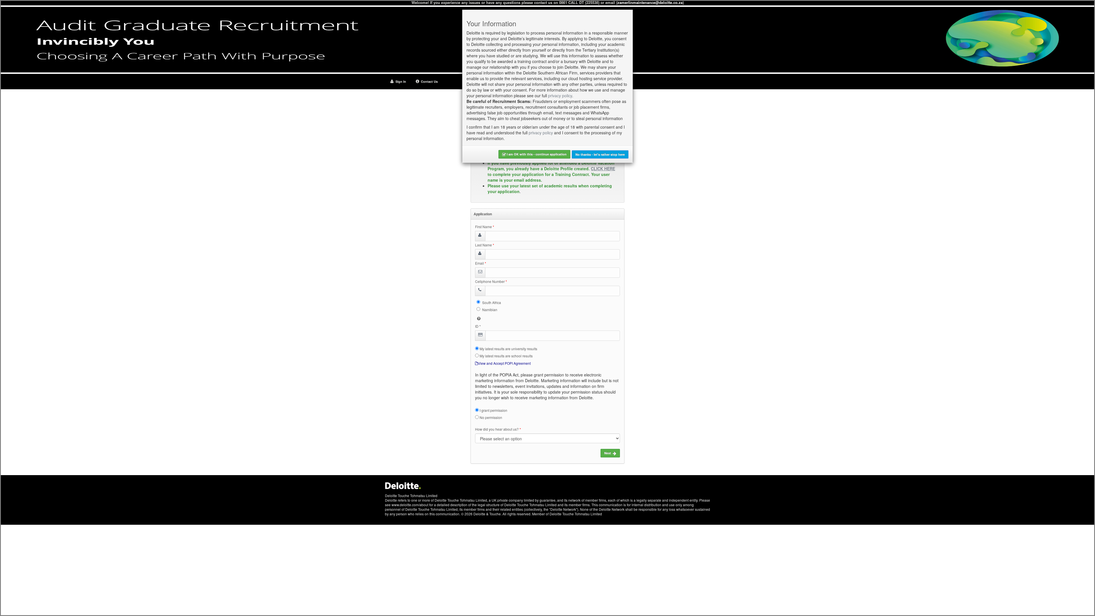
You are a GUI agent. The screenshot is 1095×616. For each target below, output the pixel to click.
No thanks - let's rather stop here (600, 154)
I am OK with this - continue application (536, 154)
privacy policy (560, 95)
